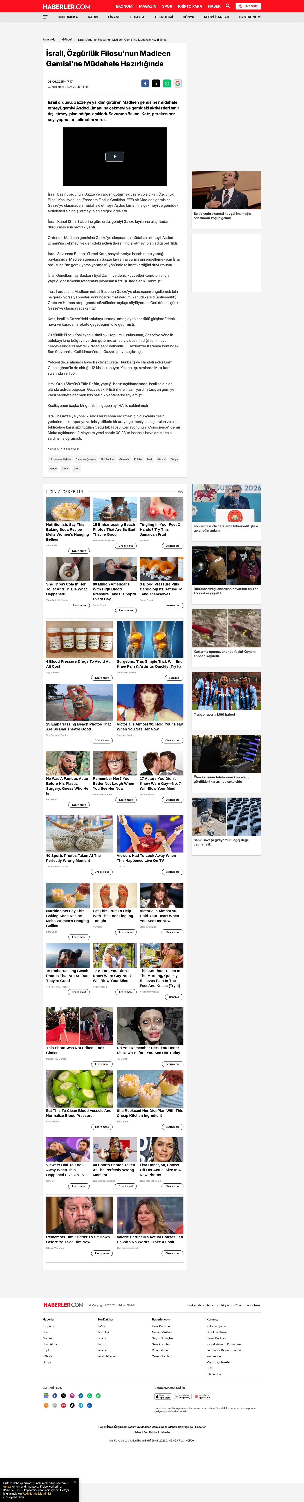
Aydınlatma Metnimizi (37, 1493)
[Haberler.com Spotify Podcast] (98, 1396)
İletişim (224, 1305)
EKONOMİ (124, 6)
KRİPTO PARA (190, 6)
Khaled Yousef (70, 448)
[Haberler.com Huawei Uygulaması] (202, 1396)
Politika (138, 459)
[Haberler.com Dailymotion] (89, 1405)
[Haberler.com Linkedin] (81, 1396)
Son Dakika (50, 1344)
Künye (237, 1305)
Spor (46, 1332)
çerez (7, 1486)
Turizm (101, 1344)
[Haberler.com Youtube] (63, 1405)
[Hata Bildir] (144, 1440)
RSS (209, 1368)
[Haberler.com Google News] (46, 1396)
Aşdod (53, 468)
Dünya (174, 459)
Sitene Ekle (214, 1374)
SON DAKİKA (68, 17)
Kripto (46, 1350)
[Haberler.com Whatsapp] (89, 1396)
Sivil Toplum (107, 459)
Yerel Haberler (106, 1356)
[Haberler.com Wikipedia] (54, 1405)
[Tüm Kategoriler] (45, 16)
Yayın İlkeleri (254, 1305)
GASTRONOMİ (250, 17)
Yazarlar (102, 1350)
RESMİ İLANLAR (216, 17)
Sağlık (101, 1326)
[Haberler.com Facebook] (54, 1396)
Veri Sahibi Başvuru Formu (224, 1350)
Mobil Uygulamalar (218, 1362)
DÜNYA (188, 17)
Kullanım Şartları (217, 1326)
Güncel (67, 39)
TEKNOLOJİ (163, 17)
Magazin (48, 1338)
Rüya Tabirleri (161, 1350)
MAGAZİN (147, 6)
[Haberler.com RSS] (46, 1405)
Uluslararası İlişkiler (60, 459)
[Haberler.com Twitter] (63, 1396)
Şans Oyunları (161, 1344)
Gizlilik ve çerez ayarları (123, 1440)
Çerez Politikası (216, 1338)
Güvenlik (124, 459)
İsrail (149, 459)
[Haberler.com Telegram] (81, 1405)
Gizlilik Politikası (217, 1332)
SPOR (167, 6)
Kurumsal (213, 1319)
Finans (101, 1338)
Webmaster (214, 1356)
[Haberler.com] (63, 1305)
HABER (214, 6)
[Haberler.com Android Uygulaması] (183, 1396)
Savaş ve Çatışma (86, 459)
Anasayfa (49, 39)
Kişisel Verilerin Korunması (224, 1344)
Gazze (65, 468)
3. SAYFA (137, 17)
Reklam (210, 1305)
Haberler (48, 1319)
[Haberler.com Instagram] (72, 1396)
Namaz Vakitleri (162, 1332)
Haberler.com (161, 1319)
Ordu (76, 468)
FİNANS (114, 17)
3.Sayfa (47, 1356)
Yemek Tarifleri (161, 1356)
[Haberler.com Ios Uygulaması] (163, 1396)
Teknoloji (103, 1332)
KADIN (93, 17)
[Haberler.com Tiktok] (72, 1405)
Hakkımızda (194, 1305)
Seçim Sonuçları (162, 1338)
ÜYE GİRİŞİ (251, 6)
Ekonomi (48, 1326)
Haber (137, 1432)
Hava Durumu (161, 1326)
